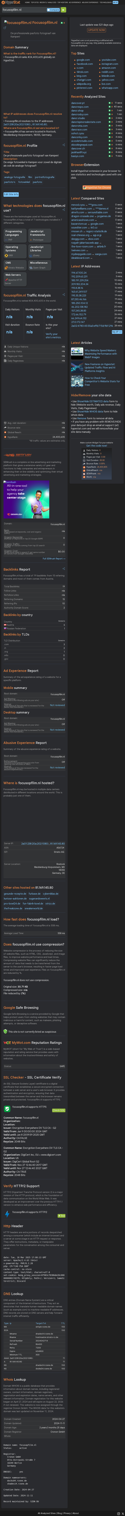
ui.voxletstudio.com (82, 141)
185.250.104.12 (79, 303)
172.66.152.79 (78, 314)
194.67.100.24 (79, 272)
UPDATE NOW (96, 30)
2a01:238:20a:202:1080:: (17, 124)
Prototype (38, 239)
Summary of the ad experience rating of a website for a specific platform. (32, 679)
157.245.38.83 (78, 310)
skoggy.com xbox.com (85, 239)
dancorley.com (79, 137)
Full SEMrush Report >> (54, 558)
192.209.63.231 (79, 276)
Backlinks (17, 569)
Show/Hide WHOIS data (90, 411)
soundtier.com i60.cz (84, 227)
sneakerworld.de (34, 908)
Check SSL (59, 1110)
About (76, 1513)
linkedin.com (108, 76)
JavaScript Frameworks (37, 233)
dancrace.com (79, 129)
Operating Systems (11, 249)
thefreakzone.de (13, 908)
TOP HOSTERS (62, 2)
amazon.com (109, 67)
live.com (106, 84)
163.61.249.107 (79, 291)
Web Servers (13, 275)
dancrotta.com (79, 125)
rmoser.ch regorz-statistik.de (89, 231)
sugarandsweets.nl (39, 898)
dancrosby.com (79, 114)
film (30, 177)
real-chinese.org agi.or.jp (86, 235)
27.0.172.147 (78, 322)
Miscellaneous (39, 262)
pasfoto (37, 182)
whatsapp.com (110, 87)
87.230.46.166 (78, 299)
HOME (27, 2)
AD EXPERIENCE (75, 2)
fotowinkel (24, 182)
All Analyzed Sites (46, 1513)
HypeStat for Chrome (99, 187)
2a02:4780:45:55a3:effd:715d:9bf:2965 (92, 325)
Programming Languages (13, 233)
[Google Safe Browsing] (5, 1031)
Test (63, 1215)
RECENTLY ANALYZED (48, 2)
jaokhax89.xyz (79, 152)
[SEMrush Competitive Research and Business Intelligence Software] (17, 455)
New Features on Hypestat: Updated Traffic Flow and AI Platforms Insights (100, 368)
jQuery (36, 255)
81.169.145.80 (39, 124)
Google (21, 1008)
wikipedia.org (84, 84)
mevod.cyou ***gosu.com (86, 204)
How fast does (31, 919)
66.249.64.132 (78, 318)
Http (13, 1226)
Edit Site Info (11, 194)
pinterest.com (84, 87)
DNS (13, 1294)
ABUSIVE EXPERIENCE (90, 2)
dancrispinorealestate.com (86, 122)
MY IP (115, 2)
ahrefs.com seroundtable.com (89, 212)
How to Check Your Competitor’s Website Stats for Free (102, 381)
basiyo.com (77, 156)
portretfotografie (44, 177)
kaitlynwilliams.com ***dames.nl (89, 208)
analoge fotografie (14, 177)
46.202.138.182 (79, 307)
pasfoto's (9, 182)
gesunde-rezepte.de (15, 893)
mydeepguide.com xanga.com (89, 254)
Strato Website (16, 267)
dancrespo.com (80, 106)
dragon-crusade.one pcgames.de (91, 216)
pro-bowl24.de (12, 903)
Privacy (67, 1513)
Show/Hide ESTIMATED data (93, 401)
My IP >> (117, 332)
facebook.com (85, 64)
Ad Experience (21, 671)
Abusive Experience (25, 743)
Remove (81, 418)
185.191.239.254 (79, 280)
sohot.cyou (77, 133)
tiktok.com (82, 72)
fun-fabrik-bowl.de (33, 903)
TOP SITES (35, 2)
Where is (29, 783)
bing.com (82, 76)
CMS (8, 262)
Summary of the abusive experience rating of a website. (32, 749)
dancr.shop (77, 110)
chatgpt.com (84, 79)
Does (34, 944)
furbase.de (35, 893)
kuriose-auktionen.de (15, 898)
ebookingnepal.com (82, 144)
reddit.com (108, 72)
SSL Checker (32, 1077)
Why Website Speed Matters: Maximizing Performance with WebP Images (101, 354)
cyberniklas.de (50, 893)
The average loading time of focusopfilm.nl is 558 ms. (31, 925)
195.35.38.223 (78, 295)
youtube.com (109, 59)
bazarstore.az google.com (87, 223)
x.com (80, 67)
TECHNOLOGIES (106, 2)
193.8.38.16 (77, 288)
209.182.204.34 (79, 284)
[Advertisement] (34, 88)
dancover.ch (78, 148)
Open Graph (39, 267)
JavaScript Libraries (36, 249)
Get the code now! (96, 445)
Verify (21, 1186)
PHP (10, 239)
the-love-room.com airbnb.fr (88, 246)
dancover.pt (78, 103)
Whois (15, 1380)
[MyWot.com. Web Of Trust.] (7, 1042)
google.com (83, 59)
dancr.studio (78, 118)
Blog (59, 1513)
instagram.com (110, 64)
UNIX (10, 255)
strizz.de (50, 903)
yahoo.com (108, 79)
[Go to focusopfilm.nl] (5, 27)
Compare (54, 9)
